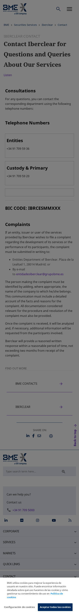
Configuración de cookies (19, 607)
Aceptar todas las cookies (55, 607)
